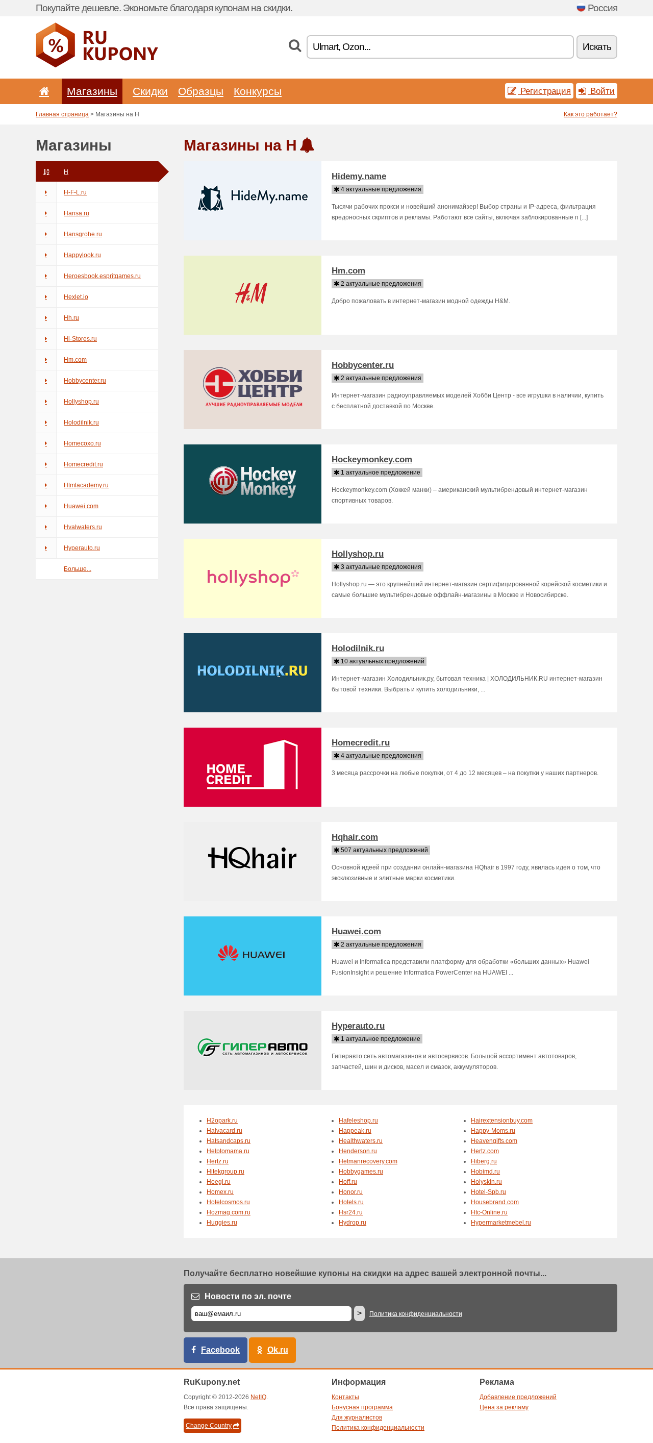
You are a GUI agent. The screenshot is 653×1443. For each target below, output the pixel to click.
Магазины (92, 91)
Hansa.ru (76, 213)
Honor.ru (351, 1192)
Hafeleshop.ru (358, 1120)
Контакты (345, 1397)
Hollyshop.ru (81, 401)
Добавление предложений (518, 1397)
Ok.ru (277, 1350)
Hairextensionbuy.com (502, 1120)
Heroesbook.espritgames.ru (102, 276)
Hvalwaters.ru (83, 527)
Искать (597, 46)
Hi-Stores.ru (80, 338)
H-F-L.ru (75, 192)
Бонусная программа (362, 1407)
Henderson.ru (358, 1151)
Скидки (150, 91)
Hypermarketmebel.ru (501, 1222)
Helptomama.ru (228, 1151)
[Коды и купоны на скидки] (97, 65)
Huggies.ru (222, 1222)
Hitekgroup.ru (225, 1171)
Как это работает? (590, 114)
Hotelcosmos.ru (228, 1202)
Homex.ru (220, 1192)
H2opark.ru (222, 1120)
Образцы (200, 91)
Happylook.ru (82, 255)
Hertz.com (485, 1151)
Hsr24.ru (351, 1212)
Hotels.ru (351, 1202)
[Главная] (42, 91)
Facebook (220, 1350)
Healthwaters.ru (361, 1141)
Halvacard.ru (224, 1130)
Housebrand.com (495, 1202)
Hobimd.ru (485, 1171)
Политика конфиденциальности (415, 1313)
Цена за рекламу (504, 1407)
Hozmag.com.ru (228, 1212)
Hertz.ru (218, 1161)
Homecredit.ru (83, 464)
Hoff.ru (348, 1181)
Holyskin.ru (486, 1181)
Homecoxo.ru (82, 443)
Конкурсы (258, 91)
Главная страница (62, 114)
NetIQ (258, 1397)
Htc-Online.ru (489, 1212)
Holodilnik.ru (81, 422)
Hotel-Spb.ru (488, 1192)
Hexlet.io (76, 297)
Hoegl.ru (219, 1181)
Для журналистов (357, 1417)
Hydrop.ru (352, 1222)
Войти (601, 91)
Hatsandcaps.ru (228, 1141)
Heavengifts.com (494, 1141)
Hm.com (75, 359)
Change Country (209, 1425)
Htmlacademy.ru (86, 485)
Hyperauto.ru (82, 548)
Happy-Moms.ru (493, 1130)
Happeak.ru (355, 1130)
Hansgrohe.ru (83, 234)
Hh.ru (71, 317)
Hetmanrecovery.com (368, 1161)
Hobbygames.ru (361, 1171)
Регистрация (544, 91)
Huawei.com (81, 506)
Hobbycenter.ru (85, 380)
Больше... (77, 569)
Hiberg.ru (484, 1161)
